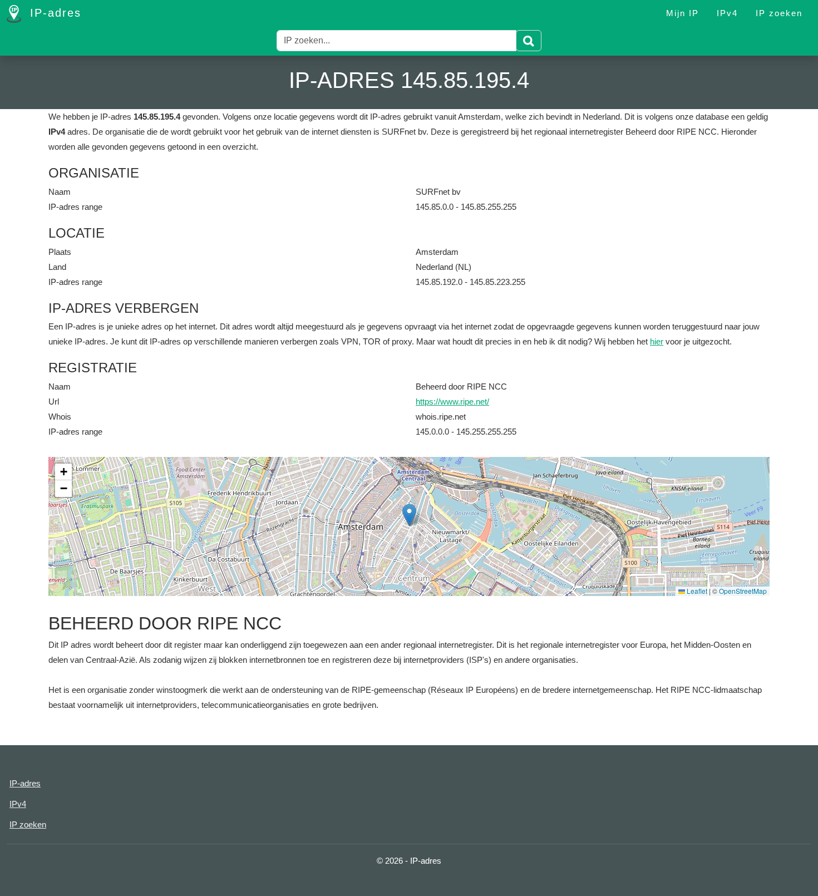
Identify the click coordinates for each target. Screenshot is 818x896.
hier (656, 341)
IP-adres (53, 13)
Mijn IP (682, 13)
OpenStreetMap (743, 590)
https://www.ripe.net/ (452, 401)
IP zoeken (779, 13)
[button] (409, 515)
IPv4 (727, 13)
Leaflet (696, 590)
